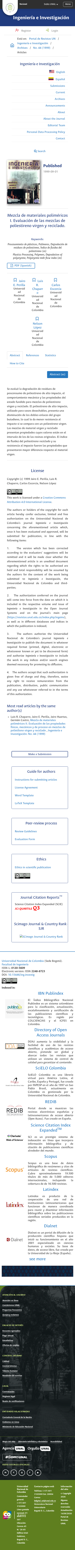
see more (37, 1259)
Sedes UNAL (50, 4)
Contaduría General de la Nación (17, 1417)
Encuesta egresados (11, 1331)
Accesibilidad (56, 1442)
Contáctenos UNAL (11, 1305)
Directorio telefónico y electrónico (32, 1442)
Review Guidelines (26, 831)
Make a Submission (39, 754)
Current (60, 92)
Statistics (50, 355)
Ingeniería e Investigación (41, 18)
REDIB (50, 1102)
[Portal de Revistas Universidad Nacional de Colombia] (12, 45)
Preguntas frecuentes (12, 1310)
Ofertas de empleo (10, 1345)
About (61, 112)
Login (54, 30)
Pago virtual (7, 1336)
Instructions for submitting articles (36, 779)
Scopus (50, 1156)
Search (41, 151)
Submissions (57, 86)
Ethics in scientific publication (33, 867)
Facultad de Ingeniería (15, 964)
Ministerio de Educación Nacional (17, 1427)
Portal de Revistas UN (42, 38)
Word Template (24, 795)
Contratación (8, 1392)
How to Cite (17, 363)
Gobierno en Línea (10, 1422)
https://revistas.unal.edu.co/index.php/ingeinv (36, 617)
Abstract (15, 355)
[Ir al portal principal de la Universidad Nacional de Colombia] (10, 7)
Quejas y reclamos (10, 1315)
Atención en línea (10, 1300)
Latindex (50, 1189)
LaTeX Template (24, 803)
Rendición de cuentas (12, 1375)
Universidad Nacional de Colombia (23, 961)
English (60, 72)
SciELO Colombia (50, 1068)
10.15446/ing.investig (21, 974)
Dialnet (50, 1226)
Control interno (9, 1366)
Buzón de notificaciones (13, 1401)
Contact (60, 138)
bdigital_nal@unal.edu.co (45, 1501)
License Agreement (26, 787)
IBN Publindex (50, 993)
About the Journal (54, 118)
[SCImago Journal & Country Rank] (41, 936)
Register (26, 30)
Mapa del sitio (8, 1442)
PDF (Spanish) (23, 265)
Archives (22, 47)
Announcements (55, 105)
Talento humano (10, 1371)
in (6, 1473)
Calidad (5, 1361)
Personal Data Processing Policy (46, 132)
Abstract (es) (57, 374)
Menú (68, 4)
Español (60, 79)
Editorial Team (56, 125)
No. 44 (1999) (41, 47)
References (32, 355)
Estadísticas (7, 1340)
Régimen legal (8, 1396)
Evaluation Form (25, 839)
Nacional (23, 4)
